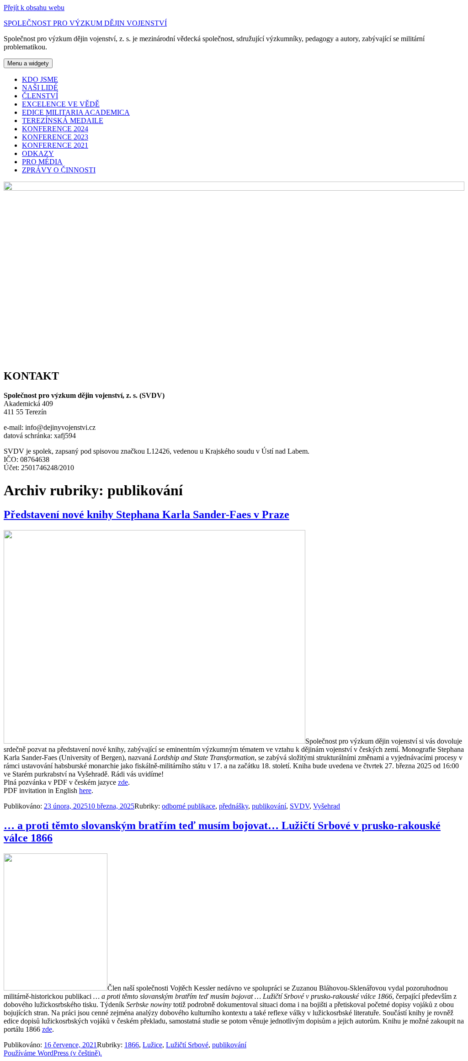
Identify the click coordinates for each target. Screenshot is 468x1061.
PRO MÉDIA (42, 162)
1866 (131, 1045)
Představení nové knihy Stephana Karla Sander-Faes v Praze (146, 514)
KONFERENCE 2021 (55, 145)
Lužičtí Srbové (187, 1045)
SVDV (299, 806)
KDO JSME (40, 79)
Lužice (152, 1045)
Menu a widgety (28, 63)
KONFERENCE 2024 (55, 129)
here (85, 790)
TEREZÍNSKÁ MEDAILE (62, 120)
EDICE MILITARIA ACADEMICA (76, 112)
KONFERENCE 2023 (55, 137)
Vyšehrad (326, 806)
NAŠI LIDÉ (40, 87)
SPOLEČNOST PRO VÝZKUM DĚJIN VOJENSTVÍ (85, 23)
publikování (269, 806)
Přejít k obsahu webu (34, 7)
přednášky (233, 806)
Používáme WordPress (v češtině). (53, 1053)
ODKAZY (38, 153)
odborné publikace (188, 806)
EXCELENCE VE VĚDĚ (61, 104)
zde (123, 782)
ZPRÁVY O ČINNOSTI (59, 170)
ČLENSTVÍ (40, 96)
